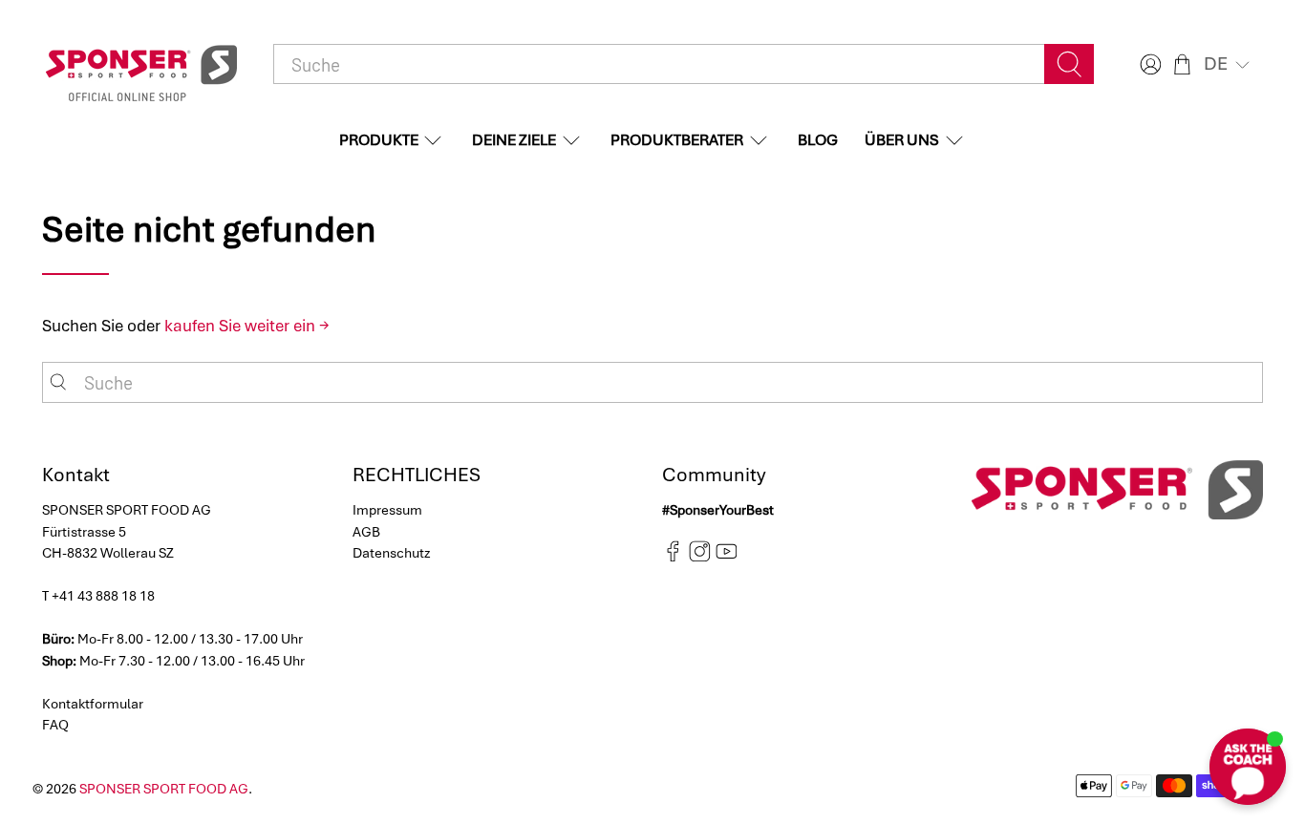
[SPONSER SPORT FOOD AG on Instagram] (700, 556)
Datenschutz (392, 552)
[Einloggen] (1148, 64)
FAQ (55, 724)
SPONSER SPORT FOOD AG (163, 788)
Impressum (387, 509)
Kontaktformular (92, 703)
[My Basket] (1182, 64)
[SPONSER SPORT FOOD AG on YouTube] (727, 556)
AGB (366, 531)
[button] (1228, 64)
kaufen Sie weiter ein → (247, 325)
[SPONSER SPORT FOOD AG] (141, 64)
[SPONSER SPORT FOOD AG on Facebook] (673, 556)
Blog (818, 140)
